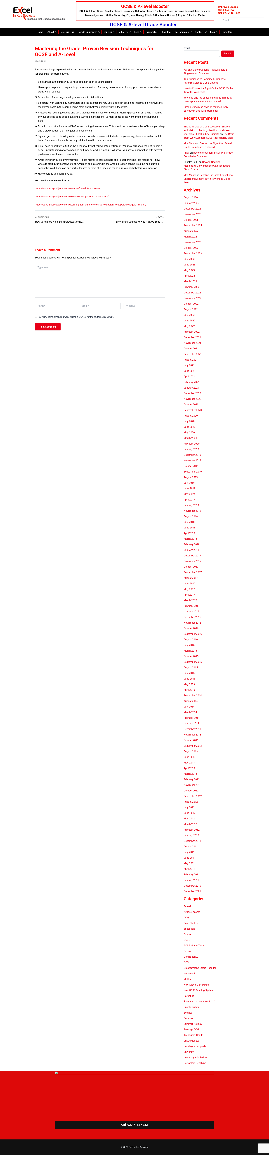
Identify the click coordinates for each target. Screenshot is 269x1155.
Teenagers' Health (193, 1035)
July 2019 (189, 482)
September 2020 (193, 410)
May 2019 (189, 494)
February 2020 (192, 443)
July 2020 (189, 421)
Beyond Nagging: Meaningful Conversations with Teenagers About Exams (207, 166)
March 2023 (190, 281)
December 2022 (192, 292)
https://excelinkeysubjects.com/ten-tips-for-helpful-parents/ (67, 188)
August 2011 (191, 846)
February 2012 (192, 829)
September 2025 (193, 225)
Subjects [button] (123, 31)
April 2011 (189, 868)
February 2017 (192, 605)
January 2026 (191, 203)
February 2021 (192, 382)
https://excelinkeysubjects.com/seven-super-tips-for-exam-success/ (72, 196)
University (189, 1051)
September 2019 (193, 471)
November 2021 (192, 342)
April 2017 (189, 594)
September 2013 (193, 745)
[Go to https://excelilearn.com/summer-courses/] (144, 11)
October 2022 (191, 303)
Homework (190, 973)
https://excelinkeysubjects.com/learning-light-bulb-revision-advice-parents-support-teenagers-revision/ (90, 204)
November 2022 (192, 298)
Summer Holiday (193, 1023)
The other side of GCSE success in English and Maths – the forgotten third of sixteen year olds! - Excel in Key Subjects (207, 130)
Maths (187, 979)
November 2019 (192, 460)
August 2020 (191, 415)
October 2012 (191, 790)
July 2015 (189, 673)
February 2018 (192, 544)
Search (187, 48)
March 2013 (190, 773)
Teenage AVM (191, 1029)
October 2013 (191, 740)
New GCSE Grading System (199, 990)
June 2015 (189, 678)
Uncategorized (191, 1040)
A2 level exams (192, 912)
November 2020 (192, 398)
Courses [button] (108, 31)
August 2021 (191, 359)
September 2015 (193, 661)
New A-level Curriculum (196, 984)
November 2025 (192, 214)
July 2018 (189, 522)
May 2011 (189, 863)
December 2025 (192, 208)
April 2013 (189, 768)
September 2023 (193, 253)
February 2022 (192, 331)
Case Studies (191, 923)
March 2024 (190, 236)
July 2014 (189, 706)
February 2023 (192, 287)
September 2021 (193, 354)
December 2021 (192, 337)
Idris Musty (190, 143)
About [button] (50, 31)
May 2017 (189, 589)
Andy (186, 152)
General (188, 951)
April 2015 (189, 689)
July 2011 (189, 852)
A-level (187, 906)
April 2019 (189, 499)
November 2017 (192, 561)
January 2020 (191, 449)
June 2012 (189, 812)
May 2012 (189, 818)
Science (188, 1012)
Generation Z (191, 956)
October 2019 (191, 466)
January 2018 (191, 550)
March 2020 (190, 438)
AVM (186, 917)
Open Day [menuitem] (227, 31)
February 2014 (192, 717)
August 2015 (191, 667)
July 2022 (189, 315)
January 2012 (191, 835)
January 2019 (191, 505)
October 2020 (191, 404)
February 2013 (192, 779)
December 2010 (192, 885)
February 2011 (192, 874)
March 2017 (190, 600)
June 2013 (189, 757)
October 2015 (191, 656)
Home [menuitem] (40, 31)
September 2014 (193, 695)
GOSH (187, 962)
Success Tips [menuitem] (67, 31)
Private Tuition (192, 1007)
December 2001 (192, 891)
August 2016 (191, 639)
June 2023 (189, 264)
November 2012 (192, 785)
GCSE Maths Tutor (194, 945)
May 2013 (189, 762)
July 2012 (189, 807)
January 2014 (191, 723)
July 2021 (189, 365)
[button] (56, 32)
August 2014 (191, 701)
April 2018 (189, 533)
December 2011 (192, 840)
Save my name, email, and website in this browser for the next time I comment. (76, 317)
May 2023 (189, 270)
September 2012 (193, 796)
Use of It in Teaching (195, 1063)
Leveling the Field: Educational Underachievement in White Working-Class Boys (208, 179)
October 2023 (191, 247)
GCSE (187, 939)
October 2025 (191, 219)
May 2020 (189, 432)
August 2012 (191, 801)
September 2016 (193, 633)
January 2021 (191, 387)
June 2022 (189, 320)
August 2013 (191, 751)
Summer (188, 1018)
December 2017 (192, 555)
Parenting (189, 995)
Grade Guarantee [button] (87, 31)
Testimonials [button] (182, 31)
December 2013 (192, 729)
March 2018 (190, 538)
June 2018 (189, 527)
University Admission (195, 1057)
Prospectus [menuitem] (152, 31)
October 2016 (191, 628)
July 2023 (189, 259)
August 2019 (191, 477)
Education (189, 928)
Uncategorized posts (195, 1046)
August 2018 (191, 516)
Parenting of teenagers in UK (199, 1001)
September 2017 (193, 572)
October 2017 (191, 566)
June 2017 (189, 583)
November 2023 (192, 242)
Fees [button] (136, 31)
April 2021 (189, 376)
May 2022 (189, 326)
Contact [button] (199, 31)
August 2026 (191, 197)
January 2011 (191, 880)
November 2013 (192, 734)
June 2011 (189, 857)
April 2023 (189, 275)
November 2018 (192, 510)
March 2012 (190, 824)
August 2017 (191, 577)
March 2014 (190, 712)
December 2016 (192, 617)
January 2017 (191, 611)
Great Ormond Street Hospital (200, 967)
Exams (187, 934)
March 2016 (190, 650)
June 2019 (189, 488)
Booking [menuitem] (166, 31)
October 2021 (191, 348)
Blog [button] (212, 31)
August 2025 (191, 231)
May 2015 (189, 684)
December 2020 (192, 393)
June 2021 (189, 370)
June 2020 (189, 426)
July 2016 (189, 645)
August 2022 (191, 309)
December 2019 (192, 454)
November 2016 (192, 622)
